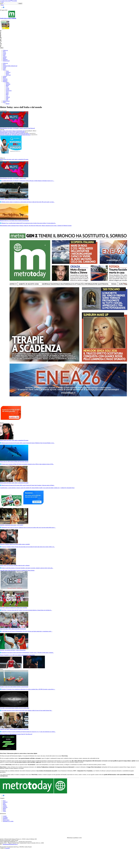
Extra (4, 102)
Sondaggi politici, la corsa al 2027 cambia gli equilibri (12, 132)
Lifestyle (8, 97)
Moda (7, 94)
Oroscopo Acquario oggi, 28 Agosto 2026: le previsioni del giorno (15, 134)
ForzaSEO (7, 848)
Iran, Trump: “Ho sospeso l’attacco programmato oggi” (12, 130)
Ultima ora (5, 50)
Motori (4, 58)
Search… (2, 3)
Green (4, 54)
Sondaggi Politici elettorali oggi (10, 65)
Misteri (7, 85)
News (4, 51)
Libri (7, 99)
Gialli (7, 98)
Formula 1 (8, 72)
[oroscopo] (69, 38)
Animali (5, 56)
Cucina (7, 88)
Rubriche (5, 81)
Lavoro (7, 89)
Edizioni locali (6, 60)
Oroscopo (5, 78)
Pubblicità (5, 818)
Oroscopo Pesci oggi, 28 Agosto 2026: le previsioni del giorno (14, 133)
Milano (4, 808)
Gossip (4, 53)
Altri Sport (8, 75)
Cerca (2, 2)
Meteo (2, 5)
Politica (7, 82)
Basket (7, 73)
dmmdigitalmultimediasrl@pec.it (10, 844)
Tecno (7, 91)
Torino (4, 811)
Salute (7, 93)
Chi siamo (5, 817)
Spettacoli (5, 59)
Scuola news (9, 90)
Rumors (7, 103)
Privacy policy (6, 820)
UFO (7, 86)
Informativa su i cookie (8, 821)
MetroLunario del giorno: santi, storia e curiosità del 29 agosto (14, 159)
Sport (4, 55)
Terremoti (8, 84)
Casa (7, 95)
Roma (4, 809)
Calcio (7, 71)
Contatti (5, 816)
